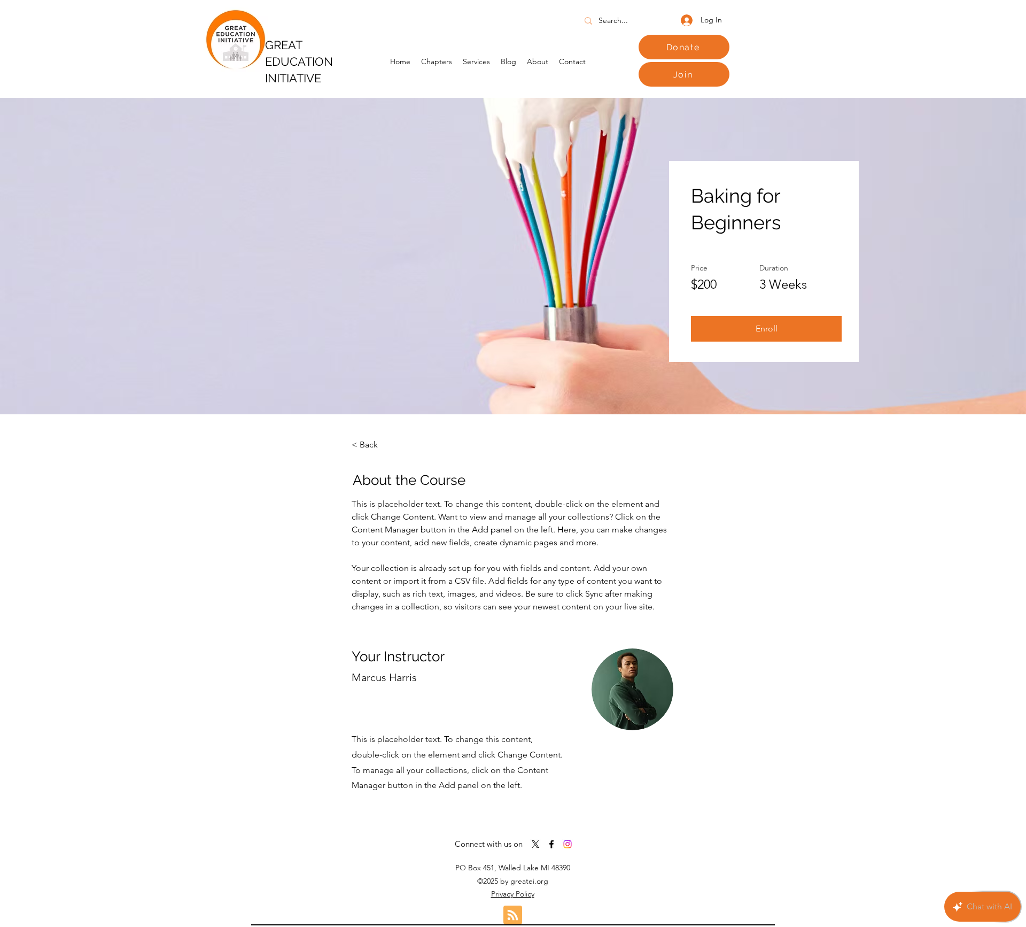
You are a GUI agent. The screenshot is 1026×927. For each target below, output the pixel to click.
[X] (535, 844)
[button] (766, 329)
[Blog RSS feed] (512, 915)
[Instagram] (567, 844)
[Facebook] (551, 844)
